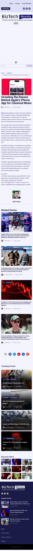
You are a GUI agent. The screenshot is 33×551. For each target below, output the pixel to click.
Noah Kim (8, 342)
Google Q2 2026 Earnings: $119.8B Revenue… (16, 424)
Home (2, 73)
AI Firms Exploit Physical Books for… (14, 383)
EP (12, 420)
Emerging (8, 214)
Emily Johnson (9, 274)
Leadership (20, 248)
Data (7, 379)
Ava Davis (9, 407)
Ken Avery (8, 240)
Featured (9, 73)
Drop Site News (26, 3)
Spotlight (13, 379)
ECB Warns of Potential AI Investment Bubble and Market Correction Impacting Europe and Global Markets (16, 303)
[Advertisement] (16, 43)
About (11, 3)
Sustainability (14, 397)
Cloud (8, 420)
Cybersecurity (10, 438)
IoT (7, 316)
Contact (17, 3)
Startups (15, 214)
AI (3, 214)
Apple (2, 113)
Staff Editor (7, 107)
